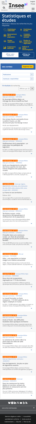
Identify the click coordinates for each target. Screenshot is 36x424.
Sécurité (18, 422)
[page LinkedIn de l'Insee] (15, 404)
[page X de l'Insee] (18, 404)
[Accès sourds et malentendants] (6, 2)
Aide (3, 2)
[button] (31, 107)
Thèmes (4, 4)
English (32, 1)
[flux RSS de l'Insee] (27, 404)
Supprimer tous (27, 66)
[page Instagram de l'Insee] (12, 404)
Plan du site (27, 422)
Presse (33, 4)
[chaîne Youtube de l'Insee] (21, 404)
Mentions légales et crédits (13, 416)
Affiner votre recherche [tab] (10, 54)
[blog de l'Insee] (24, 404)
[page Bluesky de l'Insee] (9, 404)
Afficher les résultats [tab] (26, 54)
